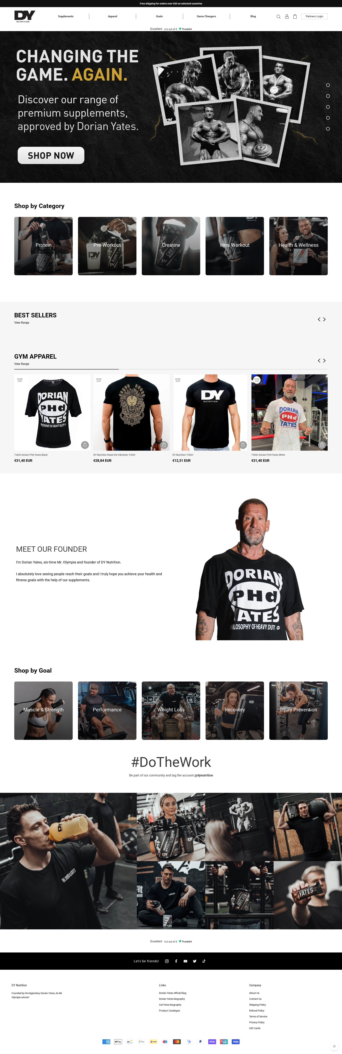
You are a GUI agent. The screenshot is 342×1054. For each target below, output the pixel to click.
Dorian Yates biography (172, 998)
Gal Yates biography (170, 1004)
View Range (21, 322)
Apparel (112, 16)
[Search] (279, 16)
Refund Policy (256, 1010)
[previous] (4, 107)
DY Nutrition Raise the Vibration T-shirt (114, 454)
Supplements (66, 16)
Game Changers (206, 16)
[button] (325, 361)
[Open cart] (295, 16)
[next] (337, 107)
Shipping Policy (257, 1004)
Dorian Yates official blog (172, 993)
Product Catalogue (169, 1010)
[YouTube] (185, 961)
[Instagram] (167, 961)
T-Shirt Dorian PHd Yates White (268, 454)
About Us (254, 993)
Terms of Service (258, 1016)
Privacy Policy (257, 1022)
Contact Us (255, 998)
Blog (253, 16)
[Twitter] (194, 961)
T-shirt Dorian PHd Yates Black (31, 454)
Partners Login (314, 16)
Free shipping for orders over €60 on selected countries (171, 3)
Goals (159, 16)
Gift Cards (254, 1028)
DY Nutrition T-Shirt (182, 454)
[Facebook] (176, 961)
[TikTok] (204, 961)
